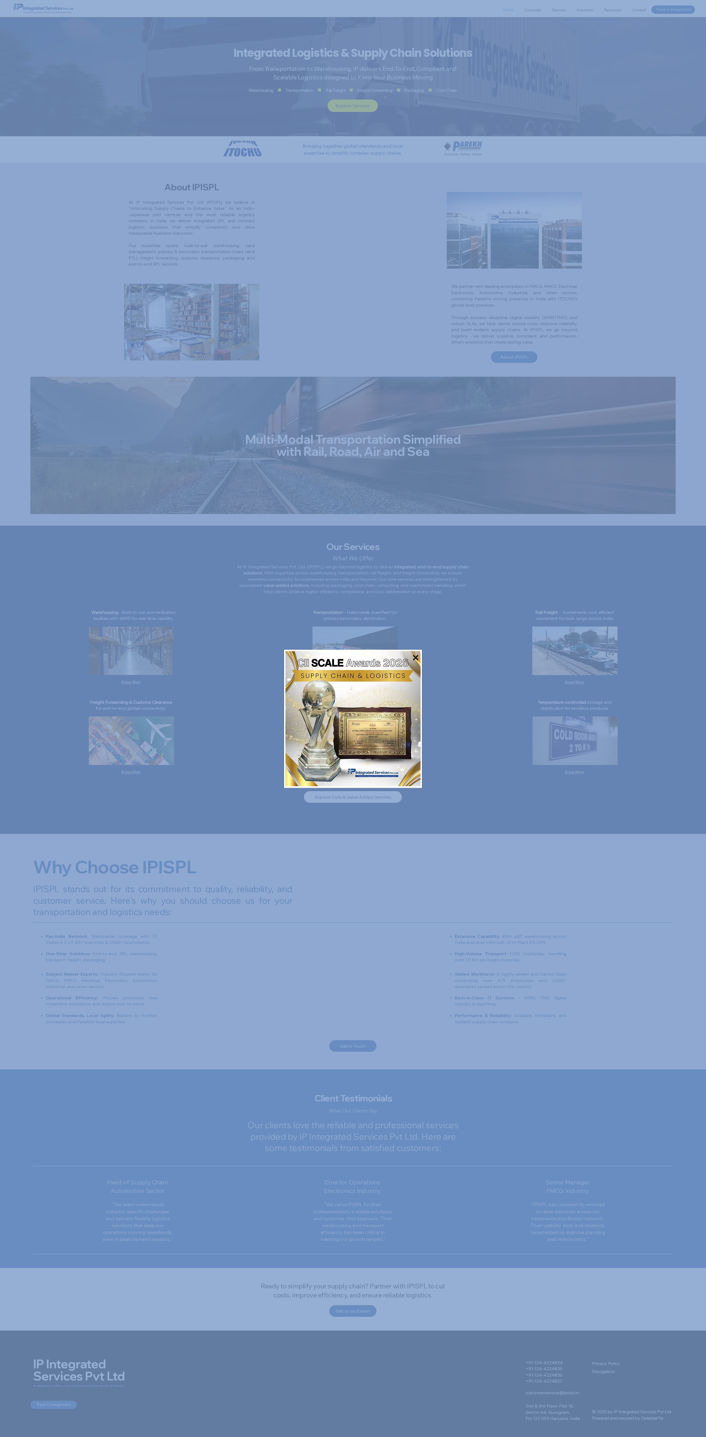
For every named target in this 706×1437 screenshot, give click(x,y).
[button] (415, 657)
